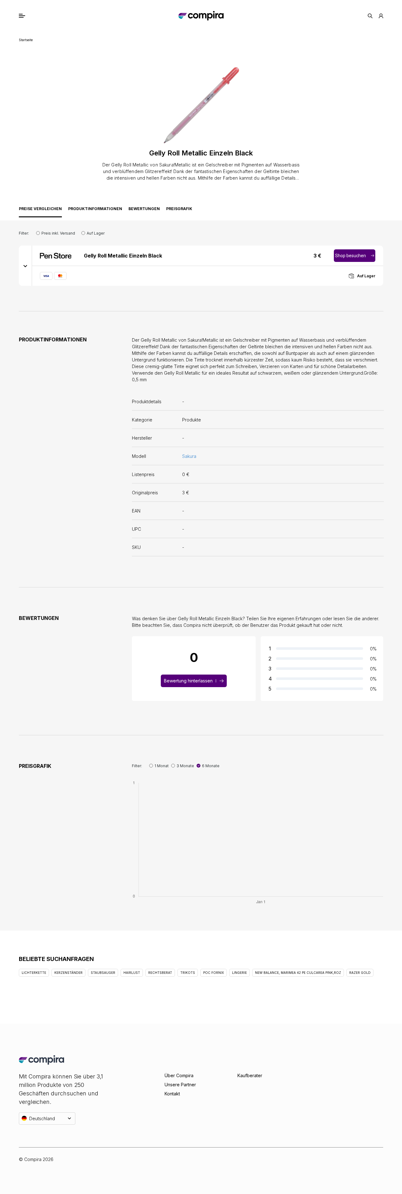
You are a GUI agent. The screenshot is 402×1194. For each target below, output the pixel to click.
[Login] (381, 16)
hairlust (131, 972)
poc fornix (213, 972)
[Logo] (200, 15)
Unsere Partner (180, 1084)
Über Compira (179, 1075)
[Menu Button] (28, 15)
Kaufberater (249, 1075)
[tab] (40, 210)
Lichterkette (34, 972)
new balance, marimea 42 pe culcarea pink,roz (298, 972)
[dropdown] (25, 265)
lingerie (239, 972)
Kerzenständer (68, 972)
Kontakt (172, 1093)
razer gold (360, 972)
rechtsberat (160, 972)
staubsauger (103, 972)
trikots (187, 972)
